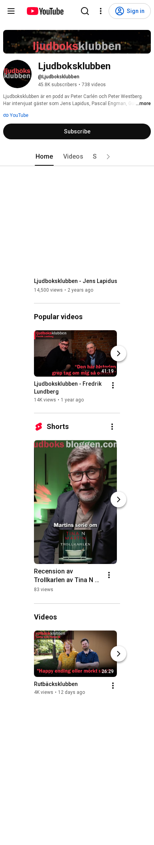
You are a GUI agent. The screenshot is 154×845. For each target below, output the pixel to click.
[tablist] (77, 156)
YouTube (18, 115)
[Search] (85, 11)
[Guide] (11, 11)
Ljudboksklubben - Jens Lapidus (75, 281)
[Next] (118, 353)
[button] (108, 156)
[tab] (44, 156)
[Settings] (100, 11)
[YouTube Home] (45, 11)
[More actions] (113, 385)
